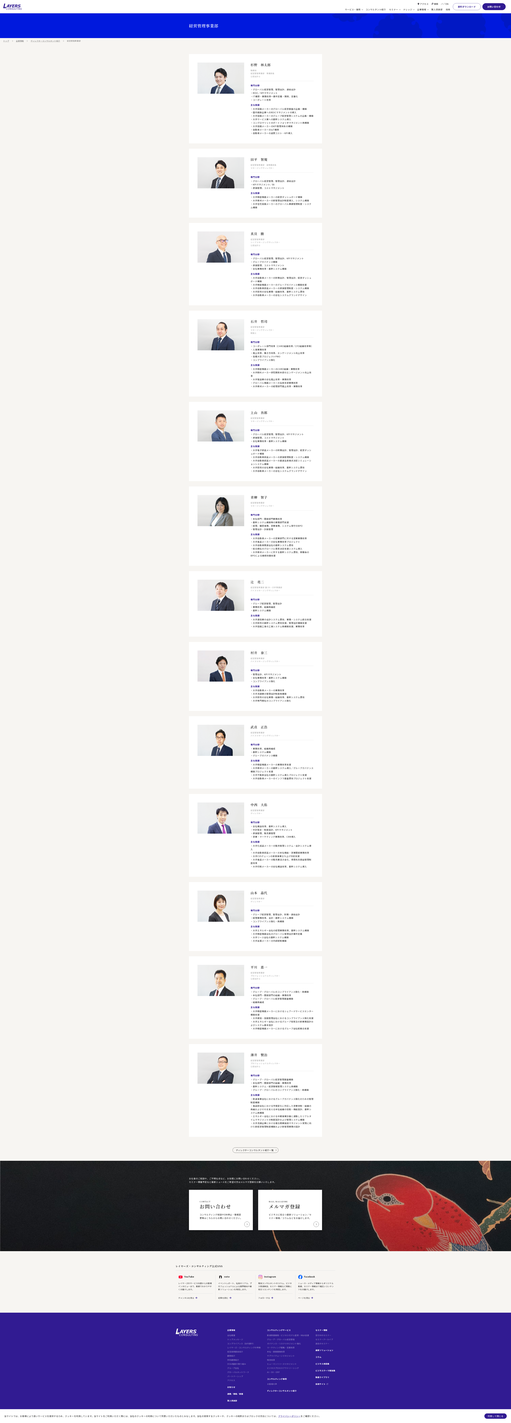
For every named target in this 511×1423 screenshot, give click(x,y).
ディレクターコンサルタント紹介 (45, 41)
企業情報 (20, 41)
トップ (6, 41)
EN (447, 3)
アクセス (424, 3)
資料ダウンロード (467, 6)
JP (442, 3)
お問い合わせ (494, 6)
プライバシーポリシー (289, 1416)
